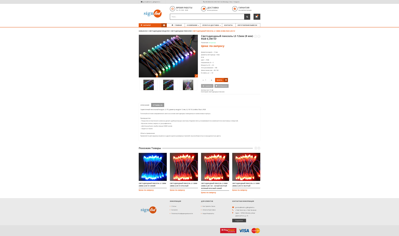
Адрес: (237, 213)
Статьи (173, 206)
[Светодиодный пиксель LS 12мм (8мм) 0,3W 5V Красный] (184, 167)
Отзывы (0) (158, 105)
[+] (211, 80)
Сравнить (208, 86)
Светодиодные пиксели (181, 31)
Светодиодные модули (159, 31)
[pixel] (168, 85)
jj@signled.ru (156, 2)
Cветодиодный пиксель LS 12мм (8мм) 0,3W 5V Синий (255, 36)
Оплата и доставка (209, 210)
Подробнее (239, 220)
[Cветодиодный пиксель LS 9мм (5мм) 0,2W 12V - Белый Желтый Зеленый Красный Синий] (215, 167)
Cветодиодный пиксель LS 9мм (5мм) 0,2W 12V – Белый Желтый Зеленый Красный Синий (214, 185)
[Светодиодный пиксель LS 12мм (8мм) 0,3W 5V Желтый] (246, 167)
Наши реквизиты (208, 213)
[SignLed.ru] (153, 14)
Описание (144, 105)
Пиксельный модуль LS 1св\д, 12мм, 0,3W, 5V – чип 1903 (259, 36)
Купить (219, 80)
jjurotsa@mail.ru (147, 2)
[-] (203, 80)
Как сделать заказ (209, 206)
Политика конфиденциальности (182, 213)
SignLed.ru (143, 31)
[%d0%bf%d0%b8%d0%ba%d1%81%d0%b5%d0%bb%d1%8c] (149, 85)
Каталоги (174, 210)
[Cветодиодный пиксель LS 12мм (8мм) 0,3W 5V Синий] (153, 167)
